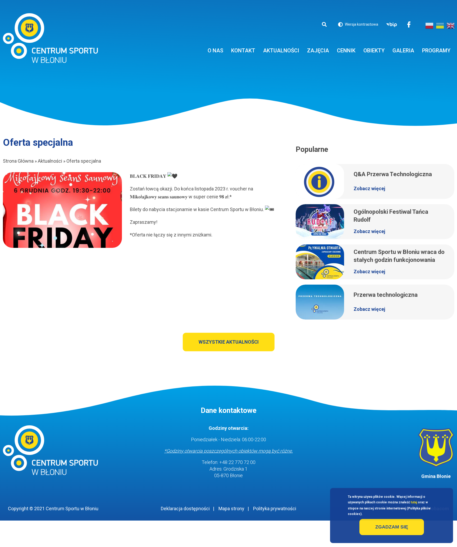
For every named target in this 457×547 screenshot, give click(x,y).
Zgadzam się (391, 527)
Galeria (403, 50)
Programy (436, 50)
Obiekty (374, 50)
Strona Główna (18, 161)
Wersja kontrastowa (358, 25)
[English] (450, 25)
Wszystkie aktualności (229, 342)
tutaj (414, 502)
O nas (215, 50)
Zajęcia (318, 50)
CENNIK (346, 50)
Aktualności (281, 50)
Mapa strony (231, 508)
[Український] (440, 25)
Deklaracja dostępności (185, 508)
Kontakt (243, 50)
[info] (62, 210)
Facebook (409, 25)
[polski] (429, 25)
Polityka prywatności (274, 508)
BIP (391, 25)
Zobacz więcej (369, 188)
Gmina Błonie (436, 476)
